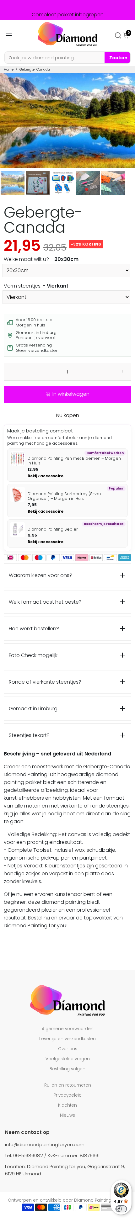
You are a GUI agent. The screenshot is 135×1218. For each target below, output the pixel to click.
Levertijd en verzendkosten (67, 1039)
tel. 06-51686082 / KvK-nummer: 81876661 (52, 1155)
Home (9, 69)
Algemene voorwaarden (68, 1029)
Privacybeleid (68, 1095)
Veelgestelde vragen (68, 1059)
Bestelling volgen (67, 1069)
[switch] (121, 1208)
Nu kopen (67, 415)
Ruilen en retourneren (67, 1085)
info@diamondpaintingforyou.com (44, 1144)
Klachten (67, 1105)
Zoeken (118, 58)
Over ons (67, 1049)
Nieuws (67, 1115)
